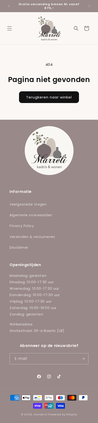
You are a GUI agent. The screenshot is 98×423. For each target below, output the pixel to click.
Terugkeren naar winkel (49, 97)
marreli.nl (41, 414)
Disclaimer (19, 247)
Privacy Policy (22, 225)
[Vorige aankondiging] (9, 6)
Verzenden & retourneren (32, 236)
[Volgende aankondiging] (89, 6)
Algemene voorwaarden (31, 215)
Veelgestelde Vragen (28, 204)
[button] (9, 28)
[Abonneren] (83, 358)
